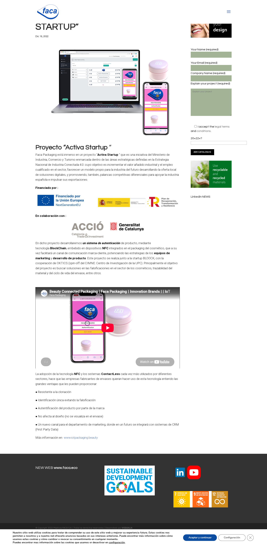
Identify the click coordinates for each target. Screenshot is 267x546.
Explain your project (204, 83)
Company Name (202, 73)
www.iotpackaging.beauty (81, 437)
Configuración (232, 537)
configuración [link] (117, 542)
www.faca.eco (66, 468)
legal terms (222, 126)
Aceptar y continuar (200, 537)
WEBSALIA (127, 528)
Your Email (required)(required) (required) (210, 73)
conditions (204, 131)
